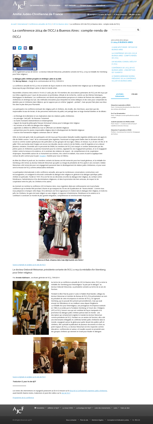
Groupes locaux (86, 5)
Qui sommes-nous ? (37, 5)
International (100, 5)
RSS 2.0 (137, 420)
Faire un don (135, 14)
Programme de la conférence (23, 398)
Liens (115, 408)
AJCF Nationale (70, 5)
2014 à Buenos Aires (60, 24)
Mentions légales (97, 420)
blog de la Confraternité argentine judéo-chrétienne (88, 391)
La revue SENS (67, 408)
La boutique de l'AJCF (83, 408)
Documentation (54, 5)
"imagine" (42, 156)
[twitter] (20, 48)
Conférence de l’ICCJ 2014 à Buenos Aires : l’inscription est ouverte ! (123, 70)
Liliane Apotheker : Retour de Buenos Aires (124, 48)
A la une (134, 94)
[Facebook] (14, 48)
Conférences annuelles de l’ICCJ (40, 24)
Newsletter (40, 408)
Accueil (13, 24)
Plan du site (84, 420)
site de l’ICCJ (65, 393)
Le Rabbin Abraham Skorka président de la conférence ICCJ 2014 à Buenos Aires (124, 78)
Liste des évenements (102, 408)
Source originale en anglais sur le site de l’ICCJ (29, 265)
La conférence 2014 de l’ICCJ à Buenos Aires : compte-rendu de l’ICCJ (124, 55)
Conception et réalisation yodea (118, 420)
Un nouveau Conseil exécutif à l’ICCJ (124, 63)
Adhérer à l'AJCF (53, 408)
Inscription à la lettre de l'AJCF (100, 14)
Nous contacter (121, 14)
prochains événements (119, 95)
